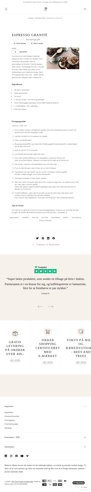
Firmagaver (10, 420)
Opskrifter (40, 18)
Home (31, 18)
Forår (25, 217)
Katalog (8, 428)
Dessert (14, 217)
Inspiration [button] (9, 406)
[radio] (13, 39)
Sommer (55, 217)
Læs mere (15, 360)
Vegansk (76, 217)
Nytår (45, 217)
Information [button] (9, 447)
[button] (6, 9)
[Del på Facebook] (53, 238)
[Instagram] (11, 455)
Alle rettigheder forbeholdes (22, 481)
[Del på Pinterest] (42, 238)
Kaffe (35, 217)
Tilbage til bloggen (47, 245)
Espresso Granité (30, 35)
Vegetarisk (45, 220)
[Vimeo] (27, 455)
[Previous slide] (40, 306)
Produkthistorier (12, 416)
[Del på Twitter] (37, 238)
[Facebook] (16, 455)
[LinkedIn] (5, 455)
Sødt (66, 217)
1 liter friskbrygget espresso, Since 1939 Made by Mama (36, 103)
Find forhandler (11, 424)
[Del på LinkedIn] (48, 238)
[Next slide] (50, 306)
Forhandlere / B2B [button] (12, 437)
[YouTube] (22, 455)
